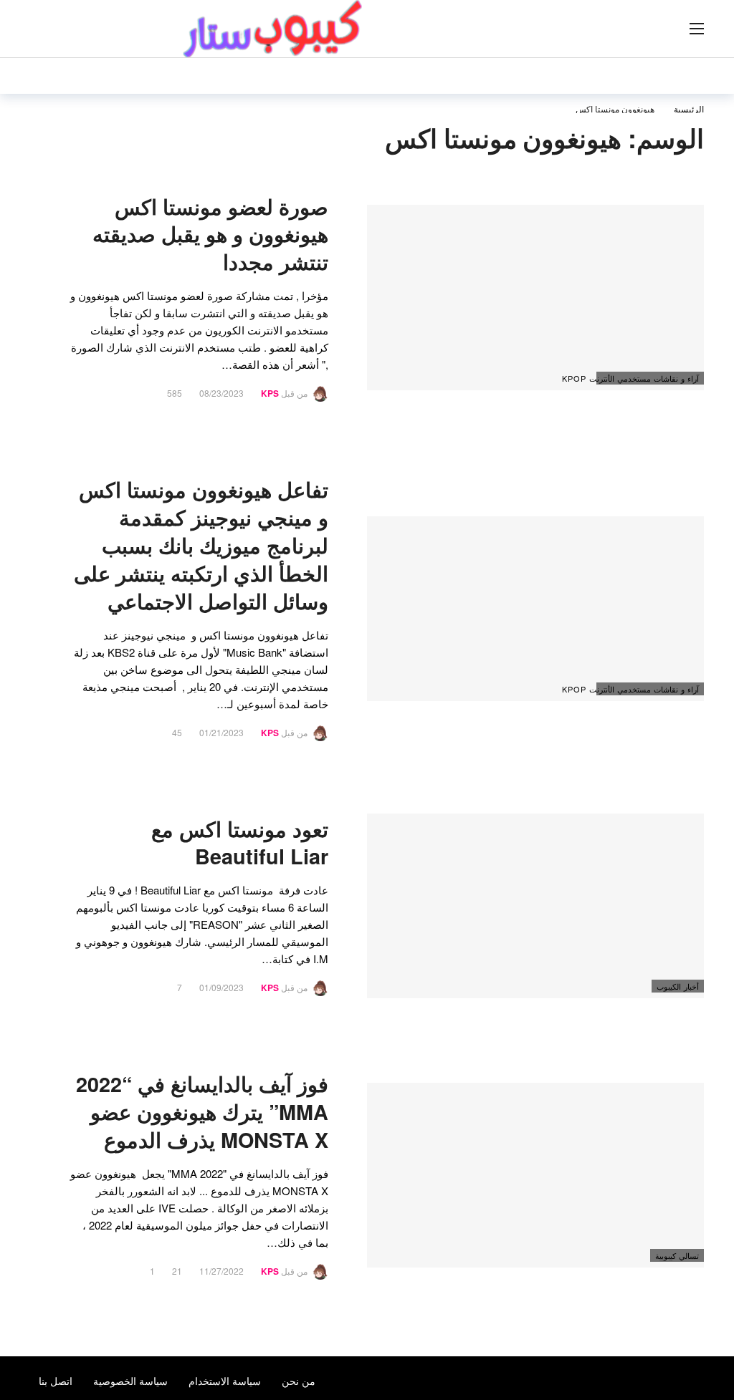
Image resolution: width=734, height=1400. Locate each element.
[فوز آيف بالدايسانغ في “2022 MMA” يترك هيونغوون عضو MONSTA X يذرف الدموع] (535, 1175)
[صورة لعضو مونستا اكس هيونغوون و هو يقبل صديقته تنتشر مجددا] (535, 297)
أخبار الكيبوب (678, 986)
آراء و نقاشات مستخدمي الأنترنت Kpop (647, 378)
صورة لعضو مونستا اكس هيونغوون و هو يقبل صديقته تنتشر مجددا (210, 234)
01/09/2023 (221, 987)
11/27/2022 (221, 1271)
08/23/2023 (221, 393)
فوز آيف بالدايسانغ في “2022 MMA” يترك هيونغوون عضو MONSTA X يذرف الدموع (202, 1111)
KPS (270, 393)
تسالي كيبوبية (677, 1255)
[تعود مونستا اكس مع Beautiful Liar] (535, 906)
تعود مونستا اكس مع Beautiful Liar (239, 843)
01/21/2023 (221, 732)
